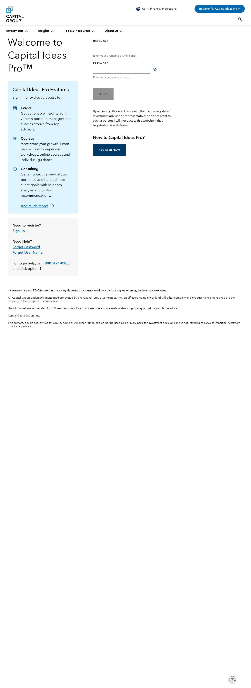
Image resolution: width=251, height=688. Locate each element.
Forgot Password (26, 247)
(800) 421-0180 (57, 263)
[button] (103, 94)
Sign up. (19, 231)
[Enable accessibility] (232, 679)
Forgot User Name (28, 252)
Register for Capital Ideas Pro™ (219, 8)
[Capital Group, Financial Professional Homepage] (35, 14)
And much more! (34, 206)
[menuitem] (18, 31)
